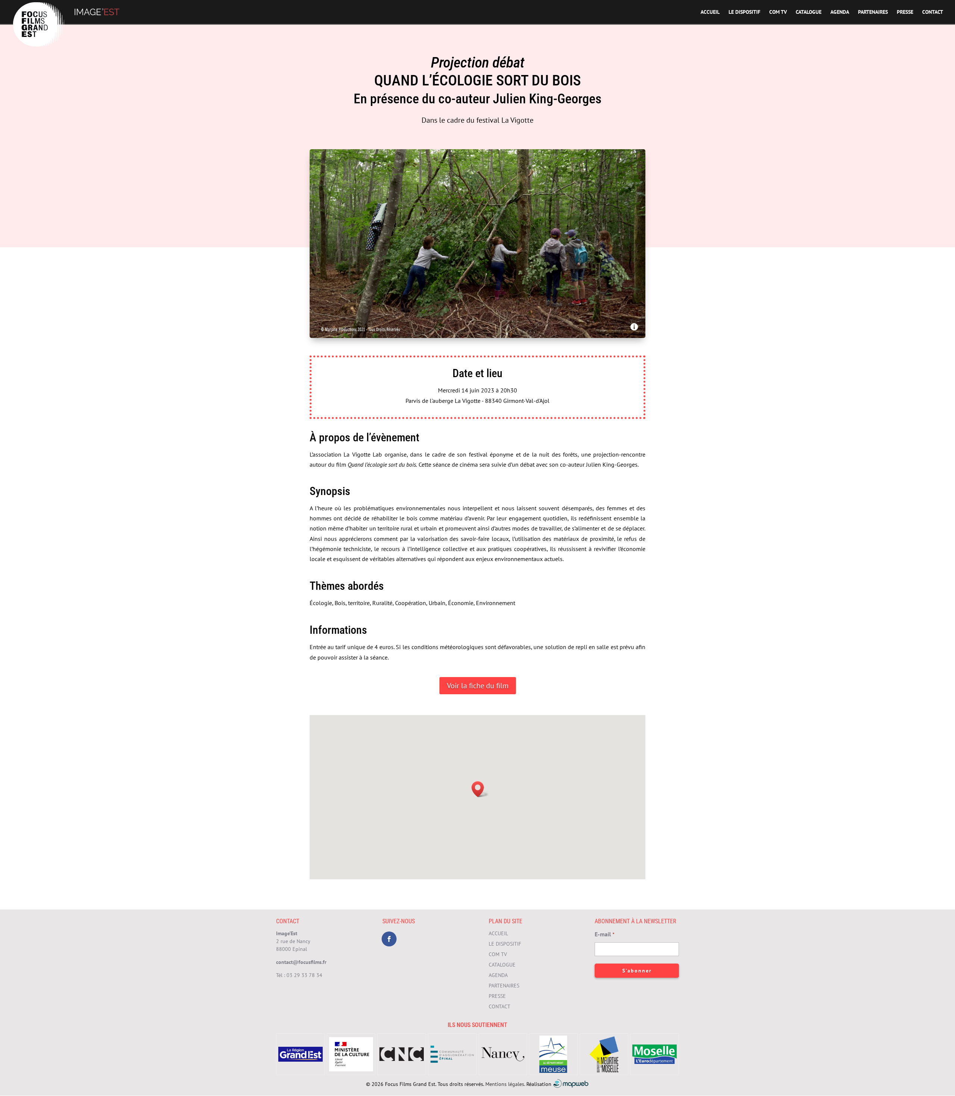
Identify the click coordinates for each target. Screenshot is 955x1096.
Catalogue (808, 12)
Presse (905, 12)
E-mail (604, 934)
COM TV (778, 12)
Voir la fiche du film (477, 686)
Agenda (839, 12)
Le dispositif (744, 12)
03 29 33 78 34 (304, 975)
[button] (480, 789)
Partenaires (873, 12)
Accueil (710, 12)
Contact (932, 12)
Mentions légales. (505, 1083)
